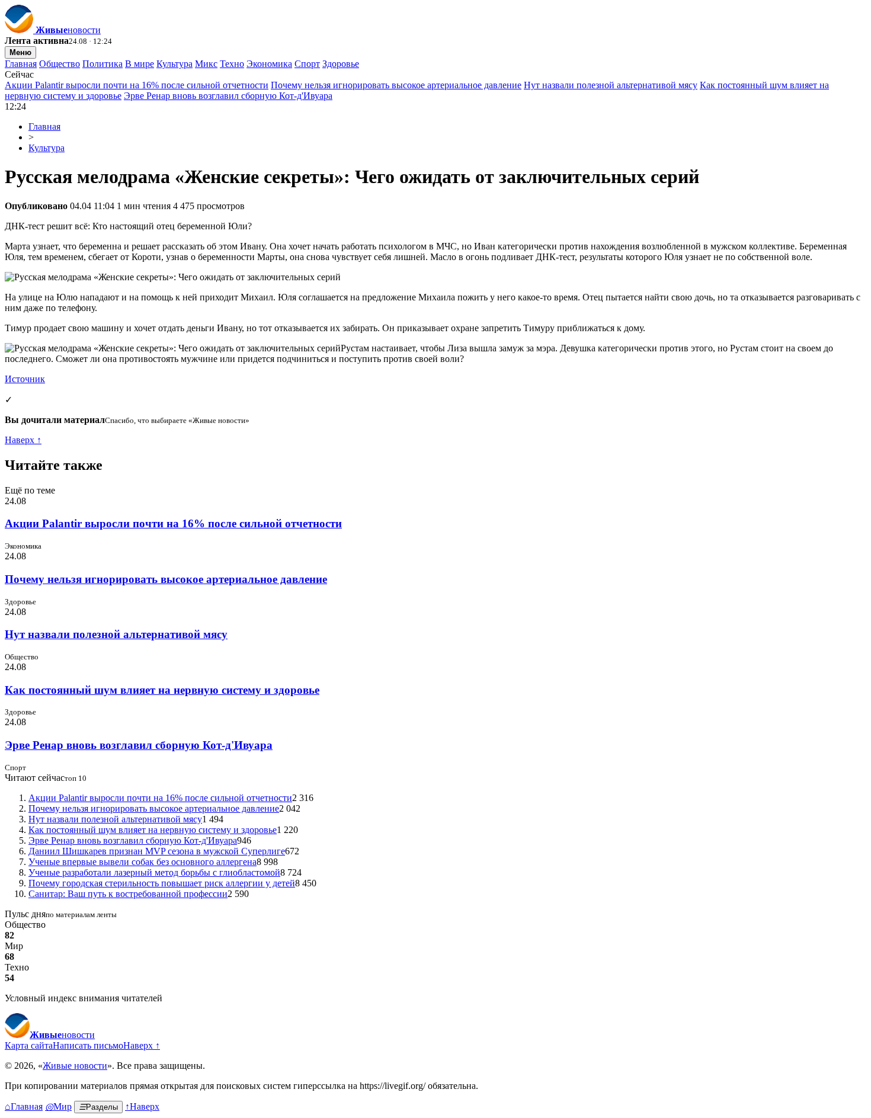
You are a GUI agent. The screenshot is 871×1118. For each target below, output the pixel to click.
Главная (21, 64)
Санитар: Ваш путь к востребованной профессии (128, 894)
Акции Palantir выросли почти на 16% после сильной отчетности (136, 85)
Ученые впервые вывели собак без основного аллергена (142, 862)
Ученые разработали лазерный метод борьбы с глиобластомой (154, 872)
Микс (206, 64)
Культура (174, 64)
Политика (102, 64)
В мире (139, 64)
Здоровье (340, 64)
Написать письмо (88, 1045)
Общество (59, 64)
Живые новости (75, 1066)
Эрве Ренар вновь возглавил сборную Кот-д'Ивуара (228, 96)
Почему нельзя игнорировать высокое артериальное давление (396, 85)
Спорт (307, 64)
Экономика (269, 64)
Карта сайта (29, 1045)
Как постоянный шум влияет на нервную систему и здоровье (162, 690)
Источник (25, 379)
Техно (232, 64)
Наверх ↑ (23, 440)
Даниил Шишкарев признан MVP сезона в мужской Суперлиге (156, 851)
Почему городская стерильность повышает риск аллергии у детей (161, 883)
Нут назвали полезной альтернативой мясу (610, 85)
